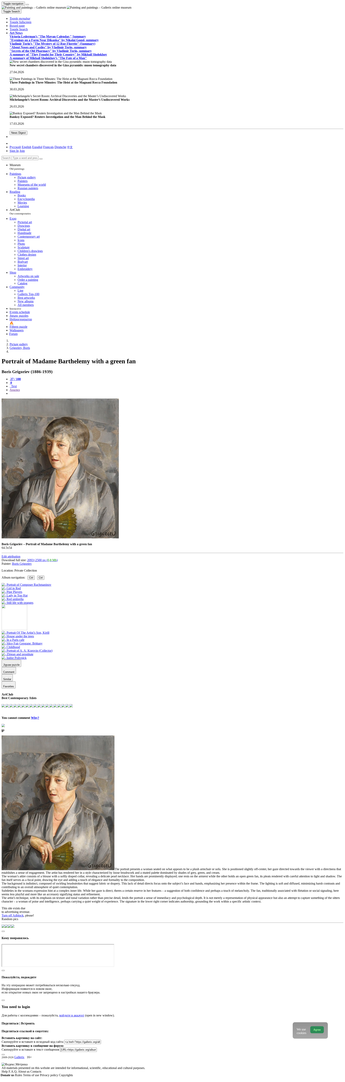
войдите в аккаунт (71, 1015)
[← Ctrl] (17, 602)
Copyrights (66, 1075)
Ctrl (31, 577)
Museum (17, 166)
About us (24, 1071)
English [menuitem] (26, 147)
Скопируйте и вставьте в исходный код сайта (32, 1041)
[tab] (15, 379)
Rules (19, 1075)
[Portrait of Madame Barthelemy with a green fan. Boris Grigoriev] (60, 537)
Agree (317, 1029)
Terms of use (31, 1075)
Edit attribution (11, 556)
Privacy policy (49, 1075)
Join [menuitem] (22, 150)
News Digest (18, 132)
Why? (35, 717)
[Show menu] (27, 4)
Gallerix (19, 1057)
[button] (20, 18)
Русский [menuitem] (15, 147)
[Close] (41, 158)
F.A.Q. (13, 1071)
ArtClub (20, 211)
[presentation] (176, 393)
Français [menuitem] (48, 147)
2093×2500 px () (42, 560)
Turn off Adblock (13, 915)
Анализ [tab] (15, 390)
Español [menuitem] (37, 147)
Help (5, 1071)
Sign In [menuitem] (14, 150)
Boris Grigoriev (22, 563)
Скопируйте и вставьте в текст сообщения (30, 1049)
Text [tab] (13, 386)
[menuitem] (70, 147)
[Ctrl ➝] (25, 632)
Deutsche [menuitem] (60, 147)
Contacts (35, 1071)
